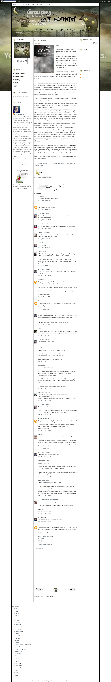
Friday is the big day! (20, 649)
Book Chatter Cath (42, 392)
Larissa (40, 205)
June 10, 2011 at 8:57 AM (44, 297)
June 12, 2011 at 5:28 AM (44, 513)
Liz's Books (47, 4)
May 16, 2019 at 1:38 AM (44, 521)
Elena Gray (41, 251)
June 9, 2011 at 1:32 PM (44, 239)
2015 (15, 613)
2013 (15, 618)
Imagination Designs (26, 185)
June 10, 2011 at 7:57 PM (44, 448)
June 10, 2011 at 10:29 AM (44, 344)
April (17, 661)
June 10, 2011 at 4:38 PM (44, 430)
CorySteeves (41, 525)
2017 (15, 609)
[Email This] (45, 177)
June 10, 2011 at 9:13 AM (44, 309)
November (18, 626)
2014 (15, 615)
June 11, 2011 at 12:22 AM (44, 476)
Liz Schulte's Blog (19, 114)
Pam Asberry (41, 301)
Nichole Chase (41, 224)
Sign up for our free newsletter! (20, 96)
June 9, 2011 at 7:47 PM (44, 247)
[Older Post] (39, 591)
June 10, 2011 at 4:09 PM (44, 400)
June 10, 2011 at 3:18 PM (44, 388)
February (18, 665)
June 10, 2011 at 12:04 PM (44, 361)
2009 (15, 673)
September (18, 631)
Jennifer (40, 196)
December (18, 624)
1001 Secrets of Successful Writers (47, 499)
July (17, 636)
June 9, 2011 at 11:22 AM (44, 220)
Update (17, 640)
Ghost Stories (18, 656)
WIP (33, 4)
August (18, 633)
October (18, 629)
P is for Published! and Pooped (23, 644)
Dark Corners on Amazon (40, 163)
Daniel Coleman (42, 480)
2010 (15, 670)
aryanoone (40, 517)
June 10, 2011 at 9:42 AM (44, 325)
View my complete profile (19, 159)
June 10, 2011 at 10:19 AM (44, 335)
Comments (84, 78)
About (27, 4)
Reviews (17, 642)
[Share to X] (48, 177)
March (17, 663)
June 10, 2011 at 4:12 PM (44, 414)
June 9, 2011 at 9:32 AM (44, 209)
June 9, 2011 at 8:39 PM (44, 265)
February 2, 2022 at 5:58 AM (45, 544)
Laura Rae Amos (42, 348)
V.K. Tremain (41, 329)
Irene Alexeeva (23, 188)
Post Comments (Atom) (47, 596)
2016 (15, 611)
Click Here (40, 540)
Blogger (25, 164)
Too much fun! (18, 651)
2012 (15, 620)
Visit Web (40, 542)
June (17, 638)
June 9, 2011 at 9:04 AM (44, 201)
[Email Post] (42, 177)
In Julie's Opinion (42, 418)
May (17, 658)
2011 (15, 622)
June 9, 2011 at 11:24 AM (44, 228)
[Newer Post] (72, 591)
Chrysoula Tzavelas (43, 232)
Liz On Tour (21, 4)
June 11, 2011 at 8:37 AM (44, 495)
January (18, 668)
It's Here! (17, 647)
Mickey (40, 279)
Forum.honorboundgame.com (45, 536)
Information (41, 538)
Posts (83, 75)
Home (14, 4)
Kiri (39, 434)
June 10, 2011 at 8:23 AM (44, 275)
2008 (15, 675)
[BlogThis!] (47, 177)
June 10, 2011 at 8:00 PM (44, 456)
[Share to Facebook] (50, 177)
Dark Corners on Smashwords (56, 163)
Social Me (39, 4)
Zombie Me (18, 653)
